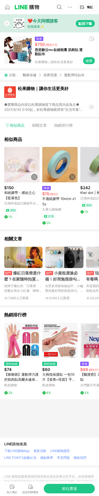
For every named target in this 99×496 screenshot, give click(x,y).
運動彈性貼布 (74, 75)
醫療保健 (29, 75)
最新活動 (40, 451)
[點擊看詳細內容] (22, 164)
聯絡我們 (80, 458)
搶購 (89, 61)
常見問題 (63, 458)
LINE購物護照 (60, 451)
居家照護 (50, 75)
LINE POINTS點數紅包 (20, 458)
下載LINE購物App (17, 451)
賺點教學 (46, 458)
